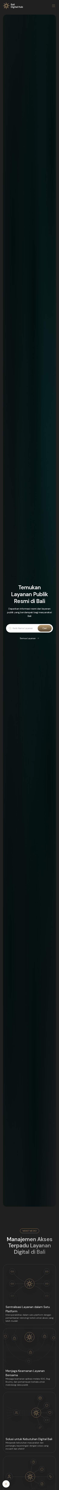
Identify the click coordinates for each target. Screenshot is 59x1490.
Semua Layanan (28, 638)
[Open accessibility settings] (6, 1484)
